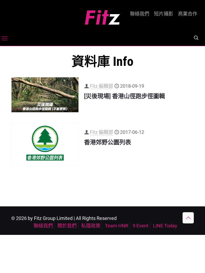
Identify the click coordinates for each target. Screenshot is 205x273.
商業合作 (187, 13)
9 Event (140, 225)
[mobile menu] (4, 38)
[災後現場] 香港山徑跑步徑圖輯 (124, 96)
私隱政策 (90, 225)
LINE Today (165, 225)
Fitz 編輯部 (101, 86)
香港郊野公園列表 (107, 142)
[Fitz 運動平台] (102, 15)
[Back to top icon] (188, 217)
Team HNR (116, 225)
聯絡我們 (139, 13)
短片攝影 (163, 13)
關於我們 (67, 225)
